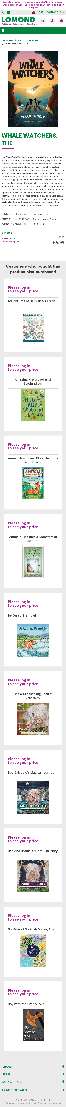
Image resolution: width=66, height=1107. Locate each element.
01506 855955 (3, 12)
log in (12, 238)
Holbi (34, 1103)
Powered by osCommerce (49, 1103)
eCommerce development (17, 1103)
